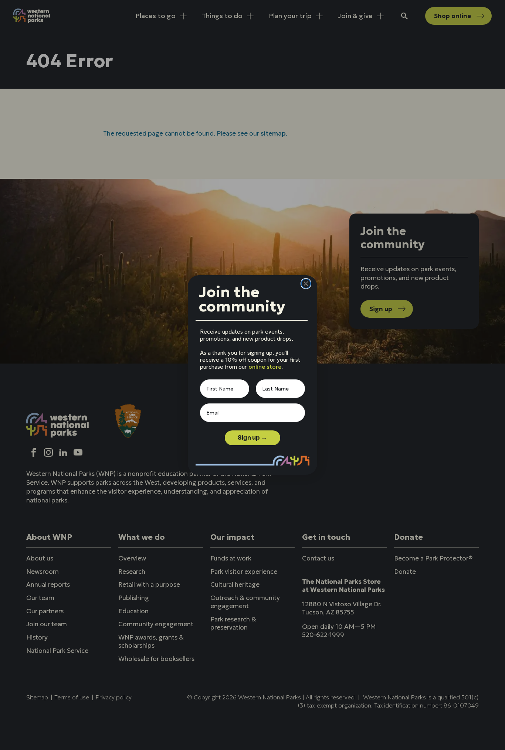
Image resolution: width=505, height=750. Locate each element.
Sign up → (252, 438)
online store (264, 366)
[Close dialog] (306, 283)
